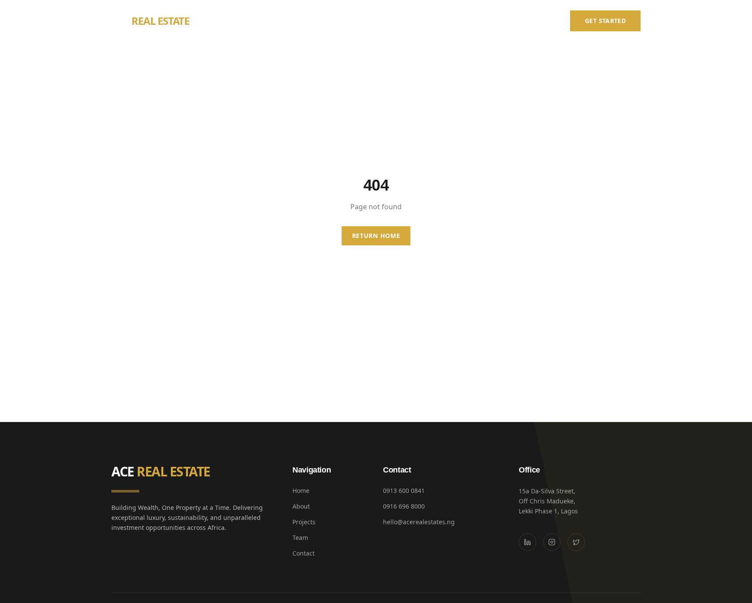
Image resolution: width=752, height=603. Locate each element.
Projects (466, 21)
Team (504, 21)
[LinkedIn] (527, 542)
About (426, 21)
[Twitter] (576, 542)
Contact (541, 21)
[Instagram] (552, 542)
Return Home (376, 235)
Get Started (605, 21)
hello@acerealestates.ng (419, 522)
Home (391, 21)
